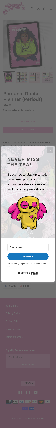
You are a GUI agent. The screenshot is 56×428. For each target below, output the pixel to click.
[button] (28, 213)
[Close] (50, 150)
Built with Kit (28, 273)
